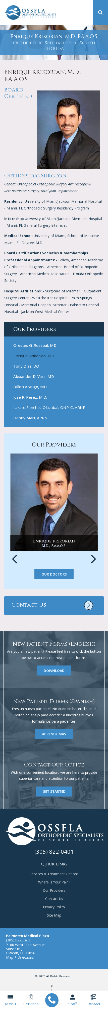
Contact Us (54, 898)
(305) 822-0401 (18, 940)
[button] (100, 12)
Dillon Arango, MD (30, 386)
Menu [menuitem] (10, 1003)
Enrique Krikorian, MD (33, 355)
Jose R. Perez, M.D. (30, 397)
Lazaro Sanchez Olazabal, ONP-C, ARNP (49, 407)
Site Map (54, 915)
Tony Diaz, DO (26, 366)
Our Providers (54, 890)
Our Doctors (54, 574)
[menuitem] (52, 1000)
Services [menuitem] (31, 1003)
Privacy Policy (54, 907)
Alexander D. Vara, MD (33, 376)
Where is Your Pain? (54, 882)
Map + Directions (20, 957)
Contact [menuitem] (93, 1003)
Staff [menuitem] (72, 1003)
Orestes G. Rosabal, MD (35, 345)
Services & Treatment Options (54, 873)
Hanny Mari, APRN (30, 417)
